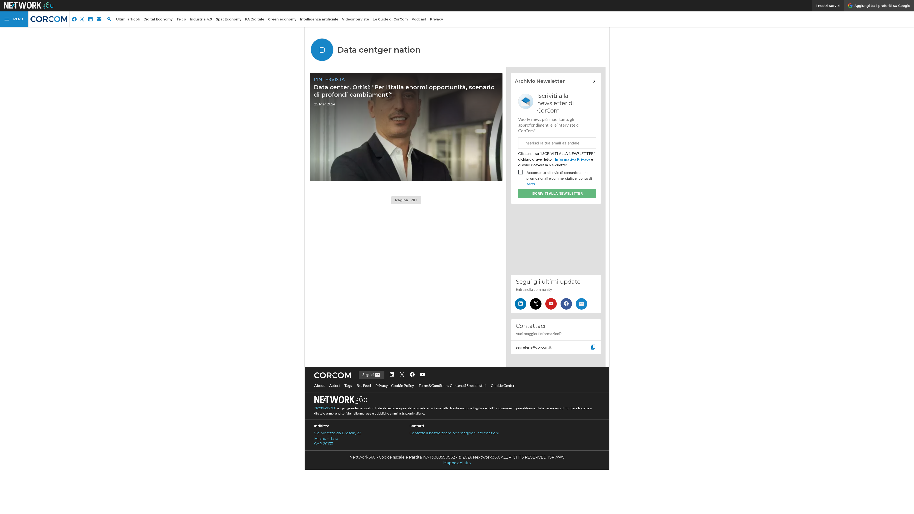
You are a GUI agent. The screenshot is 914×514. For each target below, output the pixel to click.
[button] (14, 19)
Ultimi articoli (128, 19)
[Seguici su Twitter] (535, 304)
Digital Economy (158, 19)
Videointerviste (355, 19)
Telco (181, 19)
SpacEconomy (228, 19)
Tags (348, 385)
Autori (334, 385)
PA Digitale (254, 19)
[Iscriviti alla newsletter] (581, 304)
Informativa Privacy (572, 159)
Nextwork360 (325, 408)
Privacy (436, 19)
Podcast (419, 19)
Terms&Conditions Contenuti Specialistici (452, 385)
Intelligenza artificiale (319, 19)
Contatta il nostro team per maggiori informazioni (454, 433)
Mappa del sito (457, 463)
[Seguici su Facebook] (566, 304)
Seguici (369, 374)
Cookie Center (503, 385)
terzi (531, 184)
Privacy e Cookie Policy (394, 385)
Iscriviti (557, 193)
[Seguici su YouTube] (551, 304)
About (319, 385)
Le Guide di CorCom (390, 19)
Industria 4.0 (201, 19)
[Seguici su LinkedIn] (520, 304)
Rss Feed (364, 385)
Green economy (282, 19)
